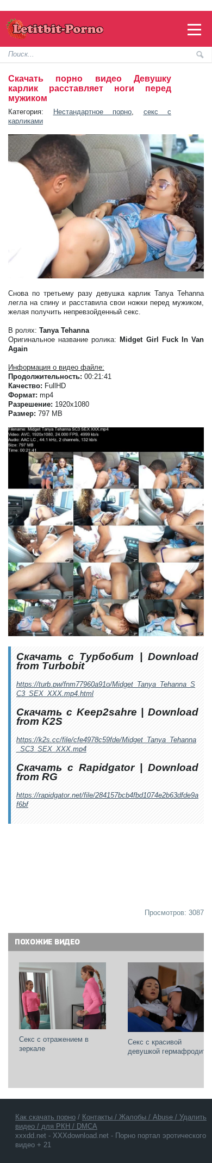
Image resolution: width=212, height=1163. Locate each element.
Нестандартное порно (92, 112)
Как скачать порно (45, 1117)
